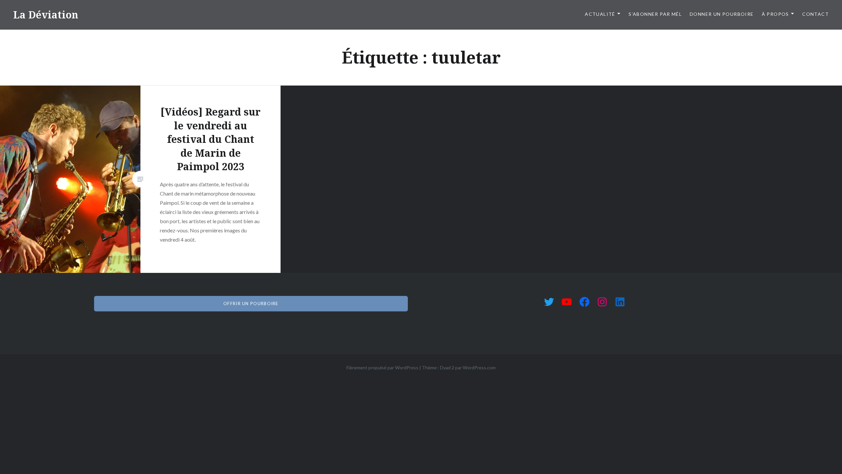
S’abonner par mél (655, 14)
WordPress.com (479, 367)
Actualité (600, 14)
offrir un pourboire (251, 303)
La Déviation (45, 14)
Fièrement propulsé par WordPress (382, 367)
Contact (815, 14)
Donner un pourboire (722, 14)
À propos (775, 14)
